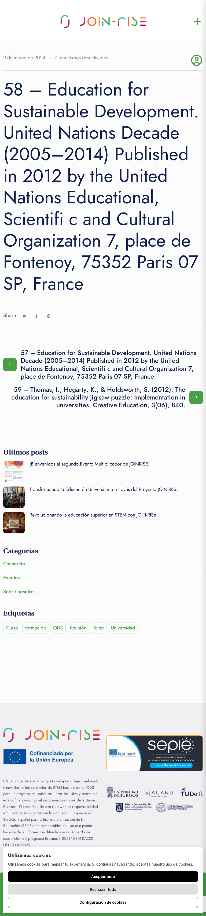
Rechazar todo (103, 889)
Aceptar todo (103, 876)
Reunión (78, 627)
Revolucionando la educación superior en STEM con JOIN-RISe (93, 514)
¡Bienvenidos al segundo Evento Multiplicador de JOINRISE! (89, 463)
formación (35, 627)
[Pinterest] (48, 316)
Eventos (11, 577)
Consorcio (14, 563)
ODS (58, 627)
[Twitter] (24, 316)
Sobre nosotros (19, 591)
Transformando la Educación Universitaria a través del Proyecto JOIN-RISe (103, 489)
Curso (12, 627)
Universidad (123, 627)
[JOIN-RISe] (103, 21)
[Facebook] (36, 316)
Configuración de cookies (103, 902)
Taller (99, 627)
